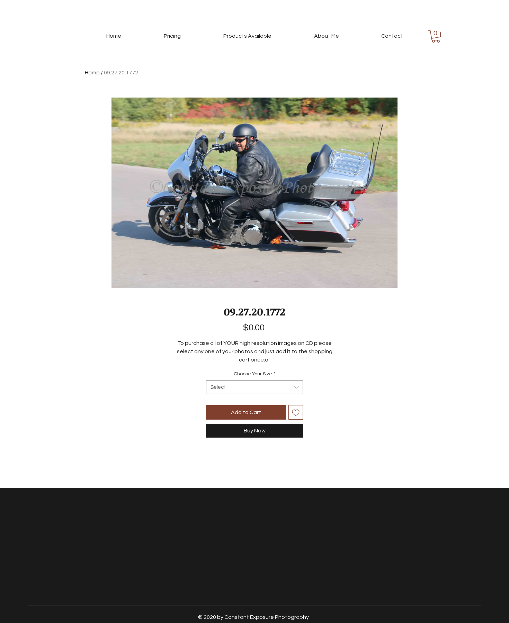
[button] (435, 36)
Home (92, 72)
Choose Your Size (254, 374)
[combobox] (254, 387)
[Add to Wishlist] (295, 412)
